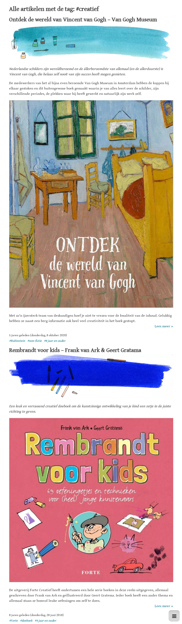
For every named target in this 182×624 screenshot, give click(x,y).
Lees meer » (164, 326)
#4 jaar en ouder (45, 620)
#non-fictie (34, 341)
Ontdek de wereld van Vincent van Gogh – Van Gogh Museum (83, 19)
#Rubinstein (17, 341)
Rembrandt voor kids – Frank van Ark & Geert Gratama (75, 350)
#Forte (13, 620)
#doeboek (26, 620)
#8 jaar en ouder (54, 341)
